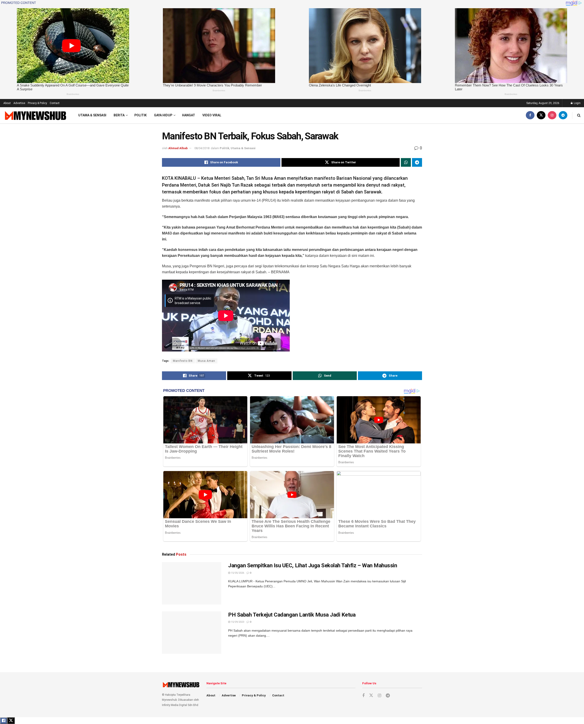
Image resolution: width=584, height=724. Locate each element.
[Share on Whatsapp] (406, 162)
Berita (119, 115)
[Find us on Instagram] (552, 115)
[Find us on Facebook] (530, 115)
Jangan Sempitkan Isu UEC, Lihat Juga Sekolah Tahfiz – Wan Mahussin (312, 565)
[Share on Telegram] (417, 162)
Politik (140, 115)
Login (577, 103)
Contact (55, 103)
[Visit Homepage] (35, 115)
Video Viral (211, 115)
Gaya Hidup (163, 115)
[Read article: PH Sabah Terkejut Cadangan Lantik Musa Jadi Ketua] (191, 632)
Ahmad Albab (178, 148)
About (7, 103)
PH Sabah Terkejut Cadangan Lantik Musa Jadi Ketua (291, 615)
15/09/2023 (237, 621)
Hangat (188, 115)
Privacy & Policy (37, 103)
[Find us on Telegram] (563, 115)
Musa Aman (206, 360)
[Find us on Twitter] (541, 115)
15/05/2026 (237, 572)
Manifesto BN (183, 360)
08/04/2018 (201, 148)
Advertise (19, 103)
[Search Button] (579, 115)
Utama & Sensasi (92, 115)
